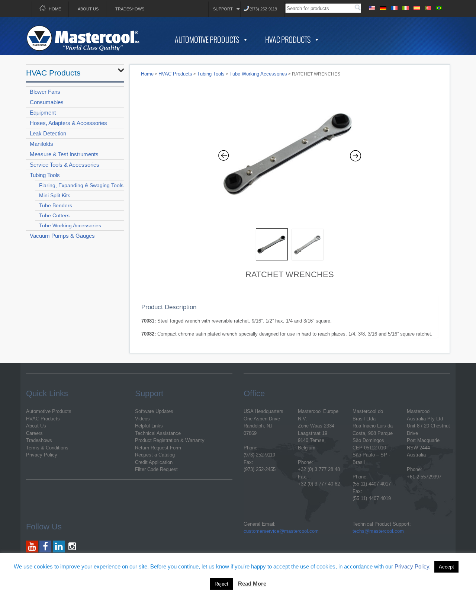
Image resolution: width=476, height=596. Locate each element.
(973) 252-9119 (263, 9)
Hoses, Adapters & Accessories (68, 123)
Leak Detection (48, 133)
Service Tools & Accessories (64, 164)
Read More (252, 583)
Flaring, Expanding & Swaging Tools (81, 185)
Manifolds (41, 144)
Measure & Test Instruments (64, 154)
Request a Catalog (155, 455)
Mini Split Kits (54, 195)
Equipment (43, 112)
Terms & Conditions (47, 448)
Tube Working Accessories (70, 225)
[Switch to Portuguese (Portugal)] (427, 7)
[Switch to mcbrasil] (439, 7)
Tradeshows (129, 9)
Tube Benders (55, 205)
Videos (142, 419)
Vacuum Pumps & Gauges (62, 236)
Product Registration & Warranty (170, 440)
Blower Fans (45, 92)
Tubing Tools (45, 175)
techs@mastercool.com (378, 531)
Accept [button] (446, 567)
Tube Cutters (54, 215)
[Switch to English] (372, 7)
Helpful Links (149, 426)
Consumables (47, 102)
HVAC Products (288, 39)
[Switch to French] (394, 7)
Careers (34, 433)
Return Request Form (158, 448)
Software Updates (154, 411)
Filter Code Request (156, 469)
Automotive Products (207, 39)
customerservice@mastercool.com (281, 531)
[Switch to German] (383, 7)
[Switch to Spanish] (416, 7)
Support (223, 9)
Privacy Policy (41, 455)
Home (55, 9)
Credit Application (154, 462)
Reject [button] (221, 584)
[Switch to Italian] (405, 7)
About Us (88, 9)
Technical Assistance (158, 433)
